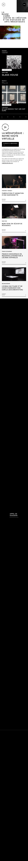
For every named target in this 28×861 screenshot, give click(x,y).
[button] (1, 117)
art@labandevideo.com (7, 163)
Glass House (10, 74)
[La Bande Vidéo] (3, 4)
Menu (24, 4)
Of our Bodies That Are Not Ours (13, 110)
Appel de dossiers (13, 514)
